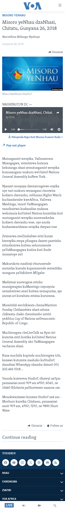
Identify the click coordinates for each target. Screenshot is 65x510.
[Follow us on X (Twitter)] (30, 462)
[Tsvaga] (54, 505)
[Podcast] (39, 462)
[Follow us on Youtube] (13, 462)
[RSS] (55, 462)
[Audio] (23, 505)
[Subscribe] (47, 462)
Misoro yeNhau (13, 15)
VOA (12, 117)
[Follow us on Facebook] (5, 462)
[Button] (55, 52)
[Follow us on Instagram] (22, 462)
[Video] (39, 505)
